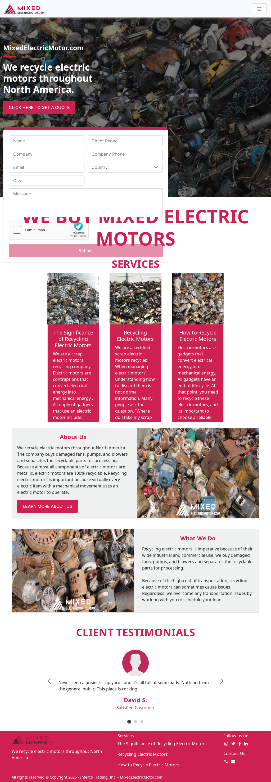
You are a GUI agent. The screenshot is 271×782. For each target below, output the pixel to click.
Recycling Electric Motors (135, 335)
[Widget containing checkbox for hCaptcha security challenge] (49, 230)
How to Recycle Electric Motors (197, 335)
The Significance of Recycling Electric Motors (73, 339)
